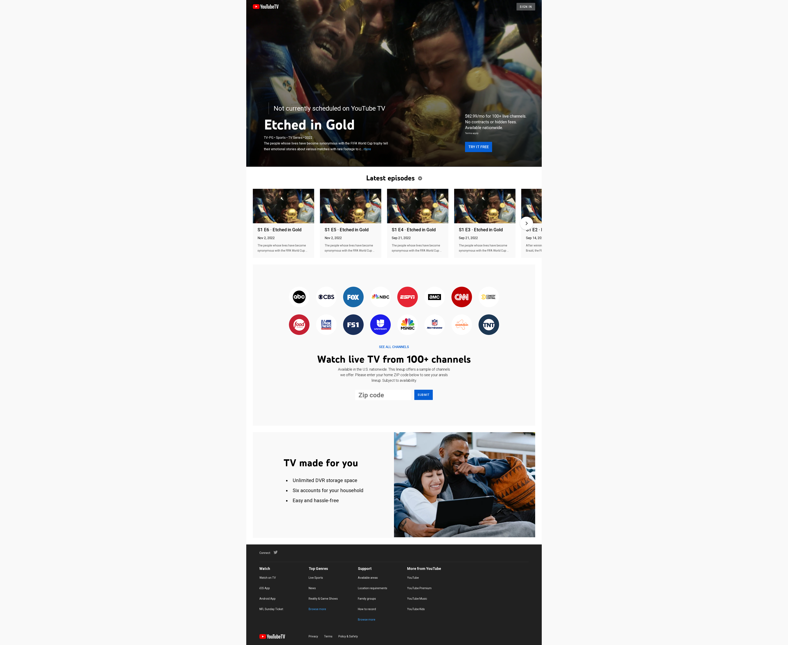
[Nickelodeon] (461, 325)
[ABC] (299, 297)
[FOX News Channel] (326, 325)
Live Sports (316, 577)
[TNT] (488, 325)
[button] (526, 223)
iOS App (264, 588)
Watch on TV (267, 577)
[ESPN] (407, 297)
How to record (367, 609)
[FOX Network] (353, 297)
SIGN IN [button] (526, 6)
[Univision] (380, 325)
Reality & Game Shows (323, 598)
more (367, 149)
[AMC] (434, 297)
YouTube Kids (416, 609)
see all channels (394, 347)
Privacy (313, 636)
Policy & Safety (348, 636)
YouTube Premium (419, 588)
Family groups (367, 598)
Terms (328, 636)
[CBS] (326, 297)
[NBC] (380, 297)
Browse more (317, 609)
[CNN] (461, 297)
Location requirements (372, 588)
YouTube (413, 577)
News (312, 588)
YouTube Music (417, 598)
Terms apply (471, 133)
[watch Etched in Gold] (283, 206)
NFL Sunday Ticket (271, 609)
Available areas (368, 577)
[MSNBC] (407, 325)
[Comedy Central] (488, 297)
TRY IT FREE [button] (478, 147)
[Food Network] (299, 325)
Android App (267, 598)
